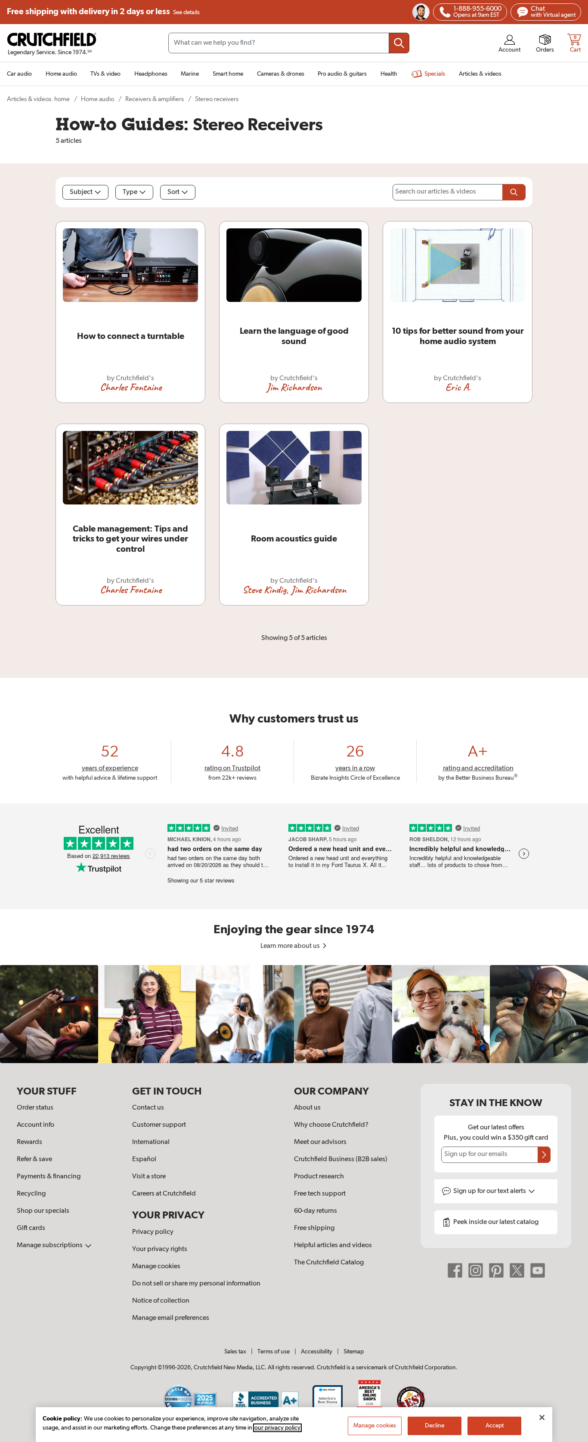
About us (307, 1107)
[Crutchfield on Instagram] (475, 1270)
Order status (35, 1107)
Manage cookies (156, 1266)
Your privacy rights (159, 1249)
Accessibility (316, 1352)
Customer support (159, 1125)
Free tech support (320, 1193)
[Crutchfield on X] (517, 1270)
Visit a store (149, 1176)
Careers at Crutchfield (164, 1193)
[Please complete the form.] (514, 192)
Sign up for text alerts (490, 1191)
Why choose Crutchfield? (331, 1125)
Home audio (97, 99)
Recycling (31, 1193)
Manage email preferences (170, 1318)
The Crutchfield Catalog (329, 1262)
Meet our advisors (320, 1142)
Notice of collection (160, 1300)
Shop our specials (43, 1211)
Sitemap (354, 1352)
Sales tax (235, 1352)
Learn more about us (290, 946)
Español (144, 1159)
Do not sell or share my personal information (196, 1283)
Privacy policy (152, 1232)
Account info (35, 1125)
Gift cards (31, 1228)
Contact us (148, 1107)
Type (130, 192)
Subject (81, 192)
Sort (173, 192)
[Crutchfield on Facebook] (455, 1270)
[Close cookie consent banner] (541, 1417)
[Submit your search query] (399, 43)
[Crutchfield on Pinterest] (496, 1270)
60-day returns (315, 1211)
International (151, 1142)
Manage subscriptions (50, 1245)
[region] (294, 1014)
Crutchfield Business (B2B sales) (340, 1159)
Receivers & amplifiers (154, 99)
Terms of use (273, 1352)
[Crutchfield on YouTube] (537, 1270)
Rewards (29, 1142)
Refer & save (34, 1159)
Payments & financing (48, 1176)
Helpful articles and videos (333, 1245)
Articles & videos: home (38, 99)
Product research (319, 1176)
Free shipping (103, 12)
